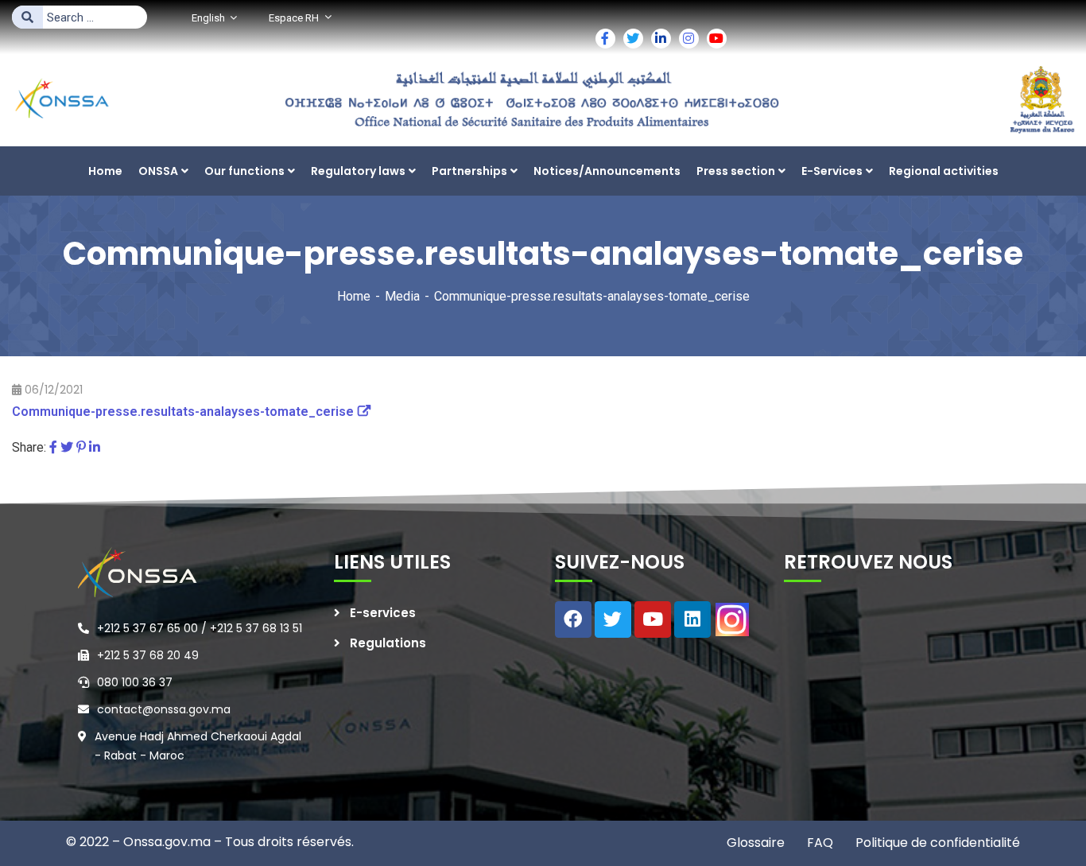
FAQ (818, 842)
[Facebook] (53, 447)
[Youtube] (652, 619)
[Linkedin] (692, 619)
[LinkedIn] (94, 447)
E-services (383, 612)
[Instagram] (732, 619)
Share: (29, 447)
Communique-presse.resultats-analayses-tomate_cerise (183, 411)
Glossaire (756, 842)
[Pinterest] (81, 447)
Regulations (388, 643)
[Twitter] (66, 447)
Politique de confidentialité (936, 842)
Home (353, 296)
